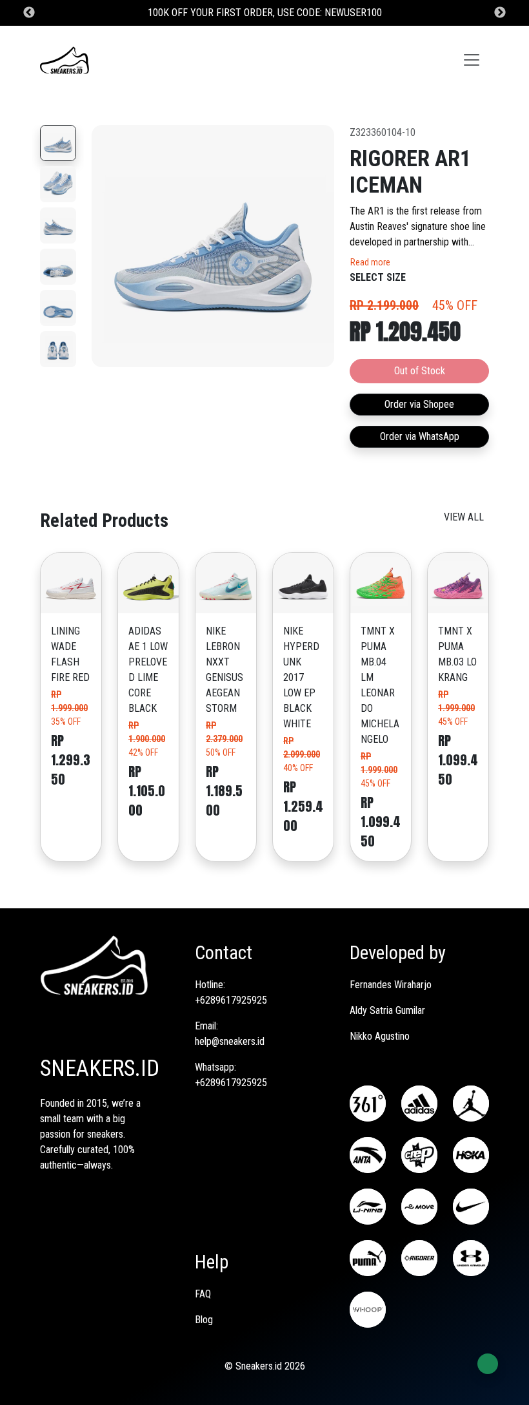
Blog (204, 1320)
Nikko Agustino (380, 1036)
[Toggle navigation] (471, 60)
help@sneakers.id (229, 1041)
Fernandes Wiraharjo (391, 985)
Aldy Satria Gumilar (387, 1010)
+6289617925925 (231, 1000)
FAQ (203, 1294)
